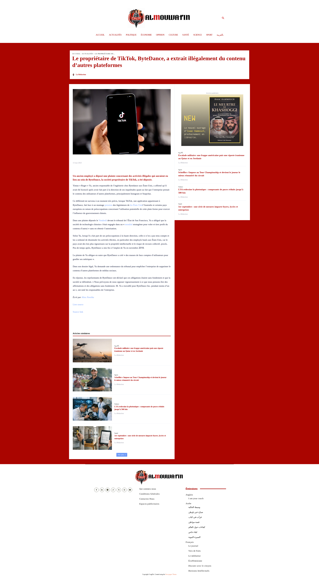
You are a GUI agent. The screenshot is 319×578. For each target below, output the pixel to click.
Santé (116, 433)
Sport (116, 375)
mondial (128, 224)
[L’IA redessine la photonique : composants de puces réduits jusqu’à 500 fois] (92, 409)
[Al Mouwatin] (159, 18)
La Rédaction (81, 74)
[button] (223, 18)
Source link (78, 311)
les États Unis (136, 205)
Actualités (87, 54)
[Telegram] (136, 324)
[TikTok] (113, 490)
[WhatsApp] (118, 324)
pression (108, 205)
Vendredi (103, 220)
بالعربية (116, 346)
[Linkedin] (124, 324)
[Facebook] (107, 324)
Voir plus (121, 455)
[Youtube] (130, 490)
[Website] (124, 490)
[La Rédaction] (74, 74)
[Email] (130, 324)
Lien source (78, 304)
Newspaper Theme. (171, 574)
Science (116, 404)
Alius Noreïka (88, 297)
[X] (113, 324)
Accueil (76, 54)
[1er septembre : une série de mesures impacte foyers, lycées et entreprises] (92, 438)
